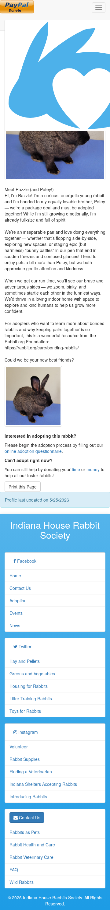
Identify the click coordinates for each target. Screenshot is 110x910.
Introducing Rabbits (28, 796)
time (76, 469)
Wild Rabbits (21, 882)
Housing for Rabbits (28, 686)
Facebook (26, 561)
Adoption (18, 600)
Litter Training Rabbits (30, 698)
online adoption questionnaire (33, 451)
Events (16, 613)
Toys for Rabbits (25, 711)
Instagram (27, 732)
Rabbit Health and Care (32, 845)
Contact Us (20, 588)
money (93, 469)
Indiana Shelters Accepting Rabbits (43, 784)
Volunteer (18, 747)
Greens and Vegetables (32, 673)
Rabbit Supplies (24, 759)
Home (15, 575)
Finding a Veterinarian (30, 771)
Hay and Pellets (24, 661)
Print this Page (23, 487)
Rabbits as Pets (24, 832)
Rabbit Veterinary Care (31, 857)
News (14, 625)
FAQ (13, 869)
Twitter (24, 646)
